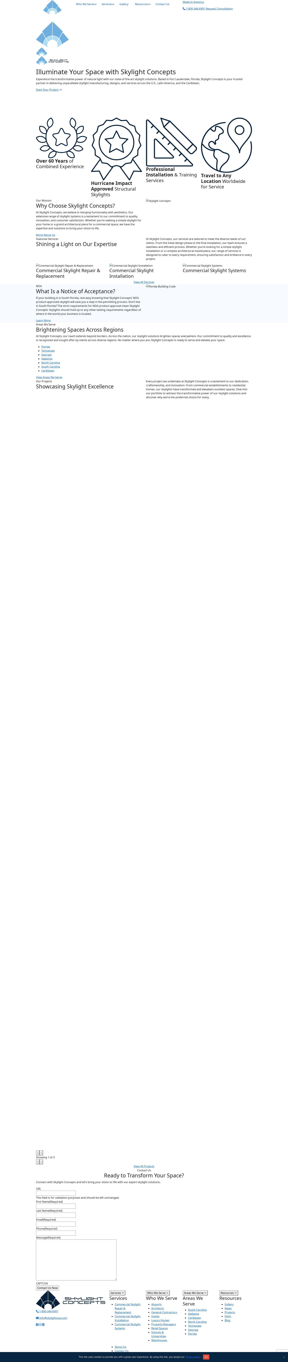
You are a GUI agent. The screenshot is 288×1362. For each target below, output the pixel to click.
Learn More (43, 320)
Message (48, 1237)
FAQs (228, 1316)
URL (38, 1189)
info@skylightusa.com (53, 1318)
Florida (45, 347)
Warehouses (159, 1340)
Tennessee (48, 351)
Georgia (46, 355)
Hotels (155, 1316)
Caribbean (47, 370)
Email (46, 1219)
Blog (227, 1320)
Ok (206, 1357)
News (228, 1308)
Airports (156, 1304)
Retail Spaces (159, 1328)
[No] (284, 1357)
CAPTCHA (42, 1283)
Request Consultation (219, 8)
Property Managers (163, 1324)
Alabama (46, 359)
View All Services (144, 282)
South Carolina (50, 366)
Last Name (49, 1210)
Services (116, 1293)
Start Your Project (47, 90)
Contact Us (121, 1351)
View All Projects (144, 1166)
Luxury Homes (160, 1320)
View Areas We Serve (49, 377)
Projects (230, 1312)
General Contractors (164, 1312)
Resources (227, 1293)
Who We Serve (156, 1293)
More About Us (45, 235)
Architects (157, 1308)
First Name (49, 1202)
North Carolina (50, 363)
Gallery (229, 1304)
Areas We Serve (194, 1293)
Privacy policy (193, 1357)
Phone (46, 1228)
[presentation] (38, 1152)
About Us (120, 1347)
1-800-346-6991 (48, 1311)
